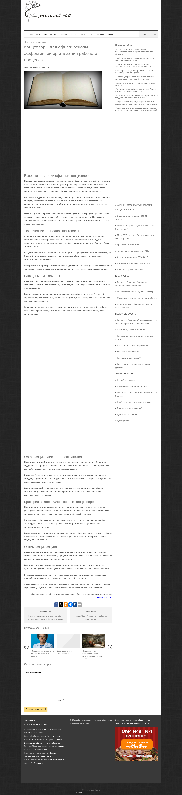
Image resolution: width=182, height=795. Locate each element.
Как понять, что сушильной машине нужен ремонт (135, 84)
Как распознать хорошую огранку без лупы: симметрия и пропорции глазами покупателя (136, 103)
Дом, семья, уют (50, 34)
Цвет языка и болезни (127, 414)
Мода (83, 34)
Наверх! (80, 793)
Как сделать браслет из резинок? (132, 345)
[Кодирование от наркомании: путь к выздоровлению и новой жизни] (93, 641)
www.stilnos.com (104, 597)
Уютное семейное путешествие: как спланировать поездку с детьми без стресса (135, 65)
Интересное (40, 42)
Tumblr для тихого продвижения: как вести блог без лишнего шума (135, 59)
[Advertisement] (65, 141)
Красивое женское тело (128, 245)
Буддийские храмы (126, 380)
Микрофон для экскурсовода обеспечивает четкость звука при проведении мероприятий (136, 109)
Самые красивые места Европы (132, 386)
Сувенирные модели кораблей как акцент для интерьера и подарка (134, 71)
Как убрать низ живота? (128, 351)
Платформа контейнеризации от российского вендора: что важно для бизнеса (136, 96)
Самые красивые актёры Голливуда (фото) (137, 298)
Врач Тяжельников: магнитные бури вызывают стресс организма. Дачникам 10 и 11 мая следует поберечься (44, 739)
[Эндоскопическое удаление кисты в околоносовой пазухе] (42, 641)
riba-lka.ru (95, 790)
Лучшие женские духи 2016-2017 (132, 257)
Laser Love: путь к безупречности (64, 652)
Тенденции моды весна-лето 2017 (133, 251)
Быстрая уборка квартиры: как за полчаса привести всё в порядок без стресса (134, 78)
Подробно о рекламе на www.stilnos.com (132, 723)
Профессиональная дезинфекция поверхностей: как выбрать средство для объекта (134, 51)
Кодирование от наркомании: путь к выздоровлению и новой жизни (92, 655)
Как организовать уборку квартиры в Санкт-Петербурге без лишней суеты (135, 90)
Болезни (29, 34)
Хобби (110, 34)
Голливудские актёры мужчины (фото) (135, 292)
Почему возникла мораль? (129, 408)
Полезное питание (96, 34)
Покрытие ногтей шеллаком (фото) (133, 263)
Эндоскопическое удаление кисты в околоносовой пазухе (42, 653)
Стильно (28, 42)
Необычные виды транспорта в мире (134, 402)
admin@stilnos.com (146, 720)
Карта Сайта (29, 720)
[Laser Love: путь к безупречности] (68, 641)
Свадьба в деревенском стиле (131, 330)
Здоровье (64, 34)
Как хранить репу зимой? (129, 358)
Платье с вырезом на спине (130, 269)
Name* (61, 700)
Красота (74, 34)
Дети (38, 34)
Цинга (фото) (123, 421)
